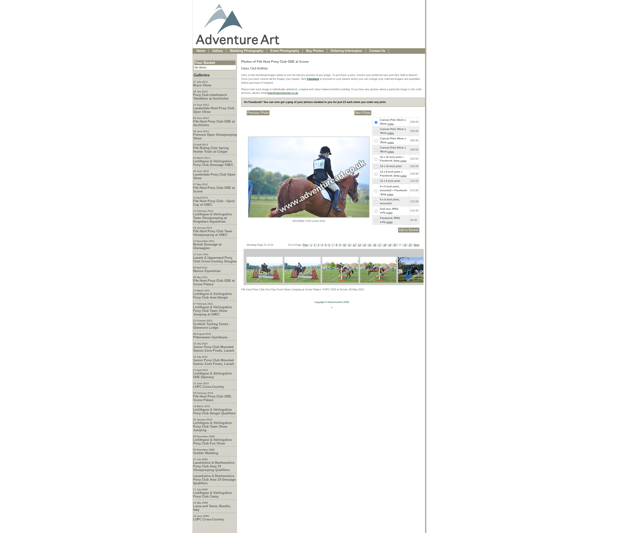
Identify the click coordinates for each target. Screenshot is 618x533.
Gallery (217, 51)
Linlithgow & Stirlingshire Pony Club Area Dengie (212, 295)
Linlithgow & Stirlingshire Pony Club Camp (212, 494)
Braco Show (202, 85)
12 (354, 244)
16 (374, 244)
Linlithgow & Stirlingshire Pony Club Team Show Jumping (212, 426)
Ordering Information (346, 51)
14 (364, 244)
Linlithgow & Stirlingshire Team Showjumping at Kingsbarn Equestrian (212, 217)
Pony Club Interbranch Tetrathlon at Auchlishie (211, 96)
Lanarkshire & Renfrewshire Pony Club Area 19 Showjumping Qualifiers (213, 466)
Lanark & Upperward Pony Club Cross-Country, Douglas (215, 259)
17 (379, 244)
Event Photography (284, 51)
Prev (305, 244)
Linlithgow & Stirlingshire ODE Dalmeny (212, 375)
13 (359, 244)
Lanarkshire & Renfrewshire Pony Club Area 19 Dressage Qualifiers (214, 479)
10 (344, 244)
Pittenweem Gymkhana (210, 337)
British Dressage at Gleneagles (207, 246)
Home (201, 51)
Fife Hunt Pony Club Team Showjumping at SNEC (212, 233)
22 (405, 244)
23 (410, 244)
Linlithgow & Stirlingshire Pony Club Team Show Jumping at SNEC (212, 310)
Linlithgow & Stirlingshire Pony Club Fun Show (212, 441)
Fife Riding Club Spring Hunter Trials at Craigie (211, 149)
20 (394, 244)
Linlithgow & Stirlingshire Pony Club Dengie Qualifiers (214, 411)
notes (390, 124)
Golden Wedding (205, 453)
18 (384, 244)
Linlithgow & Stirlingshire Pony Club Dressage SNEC (213, 163)
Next (416, 244)
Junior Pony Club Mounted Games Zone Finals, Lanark (213, 348)
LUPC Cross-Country (208, 387)
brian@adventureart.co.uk (282, 92)
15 (369, 244)
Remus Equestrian (207, 271)
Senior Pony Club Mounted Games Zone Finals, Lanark (213, 362)
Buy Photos (314, 51)
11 (349, 244)
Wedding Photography (246, 51)
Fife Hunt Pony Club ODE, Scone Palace (212, 398)
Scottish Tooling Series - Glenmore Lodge (211, 325)
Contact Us (377, 51)
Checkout (313, 78)
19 (389, 244)
